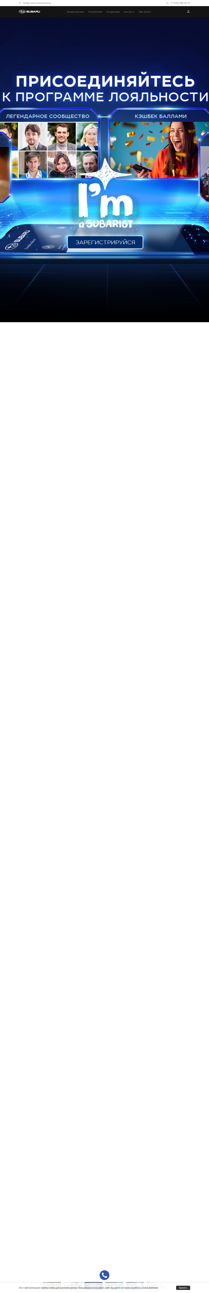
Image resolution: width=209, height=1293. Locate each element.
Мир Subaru (145, 12)
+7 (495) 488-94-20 (180, 3)
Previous (3, 656)
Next (206, 656)
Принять (183, 1288)
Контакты (129, 12)
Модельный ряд (75, 12)
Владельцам (113, 12)
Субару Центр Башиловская (37, 3)
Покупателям (95, 12)
